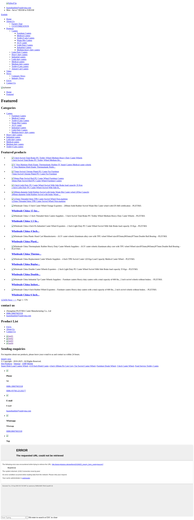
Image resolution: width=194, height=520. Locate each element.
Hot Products (6, 364)
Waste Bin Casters (24, 40)
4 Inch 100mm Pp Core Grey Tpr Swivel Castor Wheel (72, 366)
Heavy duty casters (19, 54)
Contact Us (11, 83)
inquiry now (6, 359)
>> (15, 300)
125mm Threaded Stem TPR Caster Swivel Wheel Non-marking (38, 201)
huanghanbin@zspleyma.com (18, 8)
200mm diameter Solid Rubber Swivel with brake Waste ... (36, 194)
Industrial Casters (24, 47)
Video (8, 71)
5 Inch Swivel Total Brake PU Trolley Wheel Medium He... (36, 160)
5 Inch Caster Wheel (125, 366)
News (8, 73)
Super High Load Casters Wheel (14, 366)
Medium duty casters (20, 64)
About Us (10, 21)
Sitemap (17, 364)
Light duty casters (19, 59)
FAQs (8, 81)
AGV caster (22, 43)
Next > (10, 300)
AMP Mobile (27, 364)
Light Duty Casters (25, 45)
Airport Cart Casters (20, 69)
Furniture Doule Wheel (106, 366)
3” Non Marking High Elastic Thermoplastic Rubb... (33, 167)
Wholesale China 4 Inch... (25, 231)
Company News (18, 76)
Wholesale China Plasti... (25, 241)
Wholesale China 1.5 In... (25, 221)
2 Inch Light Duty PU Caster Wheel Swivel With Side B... (36, 187)
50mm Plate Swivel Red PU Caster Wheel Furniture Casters (37, 181)
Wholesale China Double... (26, 274)
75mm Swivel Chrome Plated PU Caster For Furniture (34, 174)
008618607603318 (14, 431)
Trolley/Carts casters (20, 66)
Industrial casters (18, 57)
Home (8, 19)
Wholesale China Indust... (26, 284)
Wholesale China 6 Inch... (25, 294)
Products (10, 28)
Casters (15, 31)
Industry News (18, 78)
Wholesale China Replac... (26, 264)
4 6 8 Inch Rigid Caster (38, 366)
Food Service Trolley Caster (146, 366)
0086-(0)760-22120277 (16, 391)
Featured (10, 94)
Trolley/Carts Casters (25, 38)
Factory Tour (17, 24)
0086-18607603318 (14, 313)
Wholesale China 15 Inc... (25, 210)
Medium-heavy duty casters (28, 50)
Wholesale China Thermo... (26, 254)
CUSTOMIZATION (20, 26)
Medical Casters (23, 35)
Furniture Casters (24, 33)
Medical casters (18, 62)
